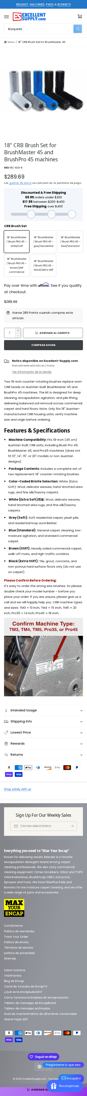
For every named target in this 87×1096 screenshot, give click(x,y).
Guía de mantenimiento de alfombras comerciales (40, 1014)
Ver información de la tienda (31, 372)
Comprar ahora (43, 345)
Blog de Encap (14, 981)
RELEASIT (22, 4)
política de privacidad (19, 953)
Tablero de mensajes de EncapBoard (30, 1003)
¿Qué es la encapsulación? (23, 992)
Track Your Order (16, 937)
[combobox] (43, 29)
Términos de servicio (18, 948)
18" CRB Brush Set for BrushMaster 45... (42, 42)
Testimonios (12, 976)
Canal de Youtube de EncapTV (25, 986)
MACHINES (37, 4)
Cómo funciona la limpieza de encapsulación (36, 998)
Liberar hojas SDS (16, 1019)
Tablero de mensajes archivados (27, 1008)
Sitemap (10, 958)
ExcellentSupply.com (35, 1078)
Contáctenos (13, 926)
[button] (6, 16)
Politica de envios (16, 942)
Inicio (11, 42)
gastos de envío (20, 183)
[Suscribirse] (72, 826)
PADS (50, 4)
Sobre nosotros (14, 970)
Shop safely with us (17, 789)
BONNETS (64, 4)
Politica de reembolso (19, 931)
